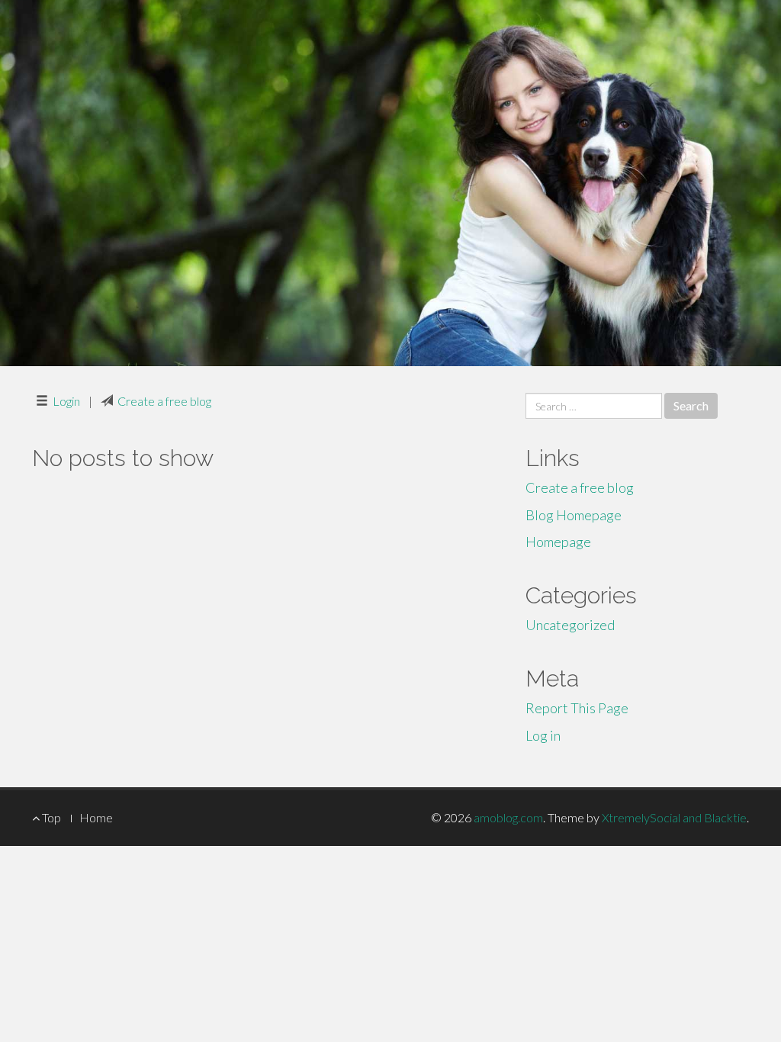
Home (96, 817)
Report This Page (576, 707)
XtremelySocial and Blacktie (674, 817)
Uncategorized (570, 624)
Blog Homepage (573, 515)
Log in (543, 735)
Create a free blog (164, 401)
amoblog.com (508, 817)
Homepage (558, 541)
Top (50, 817)
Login (66, 401)
